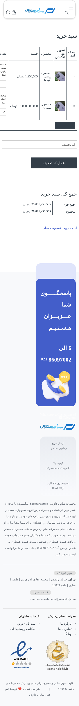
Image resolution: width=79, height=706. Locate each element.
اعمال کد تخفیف (54, 163)
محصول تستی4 (46, 105)
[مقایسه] (8, 12)
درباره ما (66, 623)
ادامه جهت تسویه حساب (59, 228)
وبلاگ (68, 634)
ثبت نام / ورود (26, 623)
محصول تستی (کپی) (46, 76)
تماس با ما (65, 629)
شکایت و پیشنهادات (22, 629)
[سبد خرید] (14, 12)
